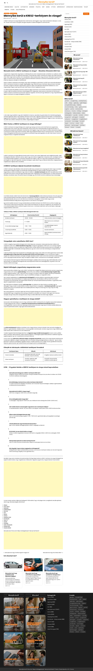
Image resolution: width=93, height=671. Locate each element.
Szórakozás (6, 518)
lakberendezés (76, 113)
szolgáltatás (75, 119)
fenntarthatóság (69, 107)
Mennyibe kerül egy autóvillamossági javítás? (33, 574)
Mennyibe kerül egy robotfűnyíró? (78, 135)
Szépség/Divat (61, 7)
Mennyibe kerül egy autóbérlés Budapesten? (53, 574)
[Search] (7, 3)
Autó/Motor (24, 7)
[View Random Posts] (5, 3)
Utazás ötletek (7, 528)
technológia (75, 121)
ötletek (72, 127)
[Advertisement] (42, 104)
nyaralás (75, 115)
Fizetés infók (7, 526)
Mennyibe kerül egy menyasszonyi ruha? (33, 626)
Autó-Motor (7, 506)
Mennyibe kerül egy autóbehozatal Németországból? (11, 575)
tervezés (82, 121)
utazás (77, 123)
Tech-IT (6, 520)
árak (82, 123)
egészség (76, 103)
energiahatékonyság (70, 105)
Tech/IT (86, 7)
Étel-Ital (6, 511)
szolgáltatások (83, 119)
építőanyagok (75, 125)
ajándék (67, 100)
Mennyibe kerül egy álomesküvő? (78, 59)
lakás (83, 113)
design (70, 103)
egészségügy (83, 103)
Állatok (17, 7)
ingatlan (67, 109)
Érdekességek (7, 509)
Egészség (31, 7)
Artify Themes (70, 669)
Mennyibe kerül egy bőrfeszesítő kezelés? (11, 609)
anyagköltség (74, 100)
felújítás (79, 105)
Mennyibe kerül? (46, 2)
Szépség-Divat (7, 517)
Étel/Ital (38, 7)
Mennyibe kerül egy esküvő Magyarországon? (79, 92)
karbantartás (79, 109)
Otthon (53, 7)
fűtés (76, 107)
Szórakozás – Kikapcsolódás (74, 7)
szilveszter (67, 119)
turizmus (72, 123)
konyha (74, 111)
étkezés (67, 127)
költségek (84, 111)
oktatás (81, 115)
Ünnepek (6, 9)
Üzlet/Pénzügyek (20, 9)
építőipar (82, 125)
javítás (72, 109)
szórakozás (68, 121)
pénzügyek (75, 117)
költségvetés (68, 113)
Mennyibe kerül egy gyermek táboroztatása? (80, 168)
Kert (43, 7)
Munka (48, 7)
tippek (66, 123)
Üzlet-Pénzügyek (8, 525)
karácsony (67, 111)
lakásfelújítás (68, 115)
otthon (86, 115)
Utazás (12, 9)
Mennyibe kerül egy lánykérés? (33, 661)
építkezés (67, 125)
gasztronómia (82, 107)
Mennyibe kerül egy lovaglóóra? (81, 148)
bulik (66, 103)
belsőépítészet (82, 100)
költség (79, 111)
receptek (81, 117)
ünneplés (78, 127)
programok (68, 117)
